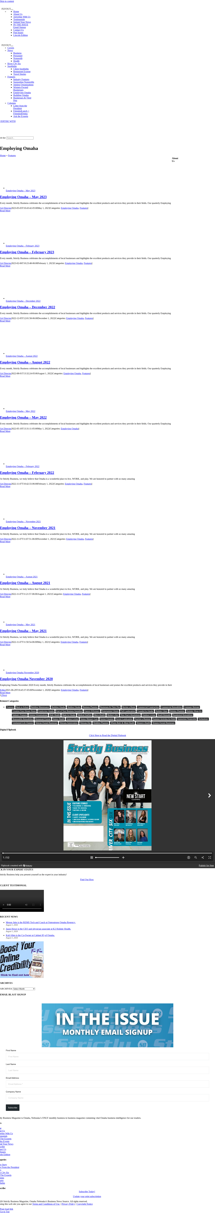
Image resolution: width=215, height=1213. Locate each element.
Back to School (22, 707)
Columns (11, 103)
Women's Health (143, 723)
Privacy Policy (68, 1204)
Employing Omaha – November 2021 (23, 521)
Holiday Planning (177, 711)
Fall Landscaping (128, 711)
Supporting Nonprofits (186, 719)
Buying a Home (128, 707)
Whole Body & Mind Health (122, 723)
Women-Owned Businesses (163, 723)
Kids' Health (55, 715)
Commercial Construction (148, 707)
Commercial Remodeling (171, 707)
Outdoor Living (148, 715)
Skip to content (7, 1)
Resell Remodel (164, 715)
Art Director (5, 208)
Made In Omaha (68, 715)
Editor (3, 690)
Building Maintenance (40, 707)
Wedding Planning (100, 723)
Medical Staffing (85, 715)
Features (11, 77)
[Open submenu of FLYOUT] (12, 9)
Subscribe (12, 1107)
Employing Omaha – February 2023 (22, 246)
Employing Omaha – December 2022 (23, 301)
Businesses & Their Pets (110, 707)
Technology (203, 719)
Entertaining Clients (110, 711)
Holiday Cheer (162, 711)
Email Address (12, 1078)
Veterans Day (85, 723)
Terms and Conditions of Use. (46, 1204)
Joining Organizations (38, 715)
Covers (10, 48)
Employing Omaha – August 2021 (22, 576)
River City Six (14, 63)
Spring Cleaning (107, 719)
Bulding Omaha (73, 707)
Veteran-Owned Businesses (46, 723)
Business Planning (90, 707)
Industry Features (20, 715)
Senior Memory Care (89, 719)
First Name (11, 1050)
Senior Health (58, 719)
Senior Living (72, 719)
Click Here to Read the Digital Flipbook (107, 735)
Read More (5, 210)
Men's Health (99, 715)
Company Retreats (191, 707)
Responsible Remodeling (23, 719)
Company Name (13, 1092)
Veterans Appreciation (69, 723)
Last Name (11, 1064)
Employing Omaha (70, 208)
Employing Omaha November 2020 (22, 672)
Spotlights (12, 66)
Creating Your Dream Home (24, 711)
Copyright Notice (85, 1204)
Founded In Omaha (145, 711)
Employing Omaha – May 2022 (20, 411)
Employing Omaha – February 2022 (22, 466)
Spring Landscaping (124, 719)
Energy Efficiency (92, 711)
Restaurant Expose (42, 719)
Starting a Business (142, 719)
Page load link (6, 1209)
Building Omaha (58, 707)
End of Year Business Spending (69, 711)
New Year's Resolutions (130, 715)
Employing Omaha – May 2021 (20, 624)
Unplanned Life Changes (23, 723)
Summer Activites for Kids (164, 719)
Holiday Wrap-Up (194, 711)
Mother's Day (112, 715)
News (10, 50)
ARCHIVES (6, 988)
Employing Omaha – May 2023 (20, 190)
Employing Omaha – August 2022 (22, 356)
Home (3, 155)
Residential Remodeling (182, 715)
